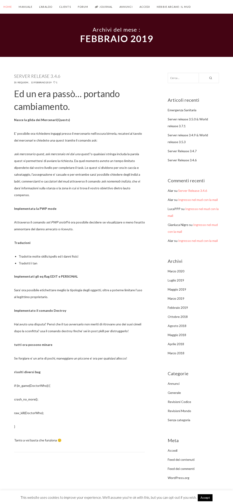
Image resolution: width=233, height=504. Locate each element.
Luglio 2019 (176, 280)
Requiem (23, 82)
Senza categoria (179, 420)
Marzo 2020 (176, 271)
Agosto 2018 (177, 326)
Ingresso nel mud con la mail (198, 200)
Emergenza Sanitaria (182, 110)
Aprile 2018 (176, 344)
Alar (170, 190)
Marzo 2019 (176, 298)
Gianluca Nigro (178, 225)
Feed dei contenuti (181, 459)
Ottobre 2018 (178, 317)
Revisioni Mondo (179, 411)
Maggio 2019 (177, 289)
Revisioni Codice (179, 402)
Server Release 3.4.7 (182, 151)
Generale (174, 393)
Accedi (172, 450)
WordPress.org (178, 478)
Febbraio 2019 (178, 307)
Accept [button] (205, 497)
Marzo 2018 (176, 353)
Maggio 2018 (177, 335)
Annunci (174, 383)
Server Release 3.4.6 (182, 160)
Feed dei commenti (181, 469)
